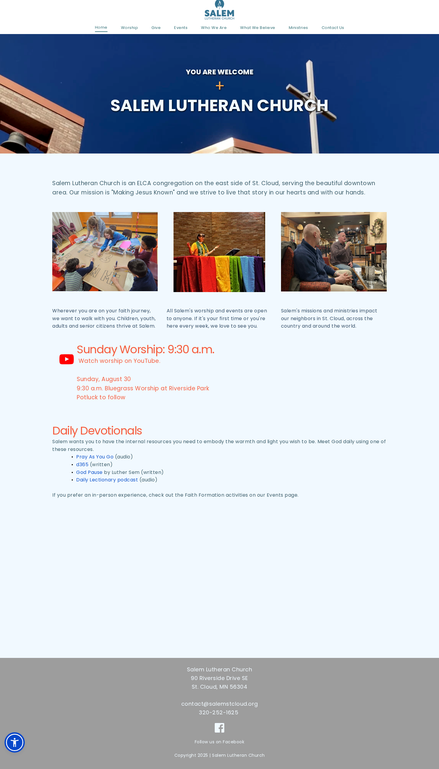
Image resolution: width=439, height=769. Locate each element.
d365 (82, 464)
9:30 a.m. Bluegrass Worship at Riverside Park (143, 388)
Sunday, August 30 (104, 379)
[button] (14, 742)
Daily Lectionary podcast (107, 479)
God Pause (89, 472)
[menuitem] (101, 27)
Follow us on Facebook (220, 742)
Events (275, 495)
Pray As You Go (94, 456)
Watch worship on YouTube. (118, 361)
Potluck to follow (101, 397)
